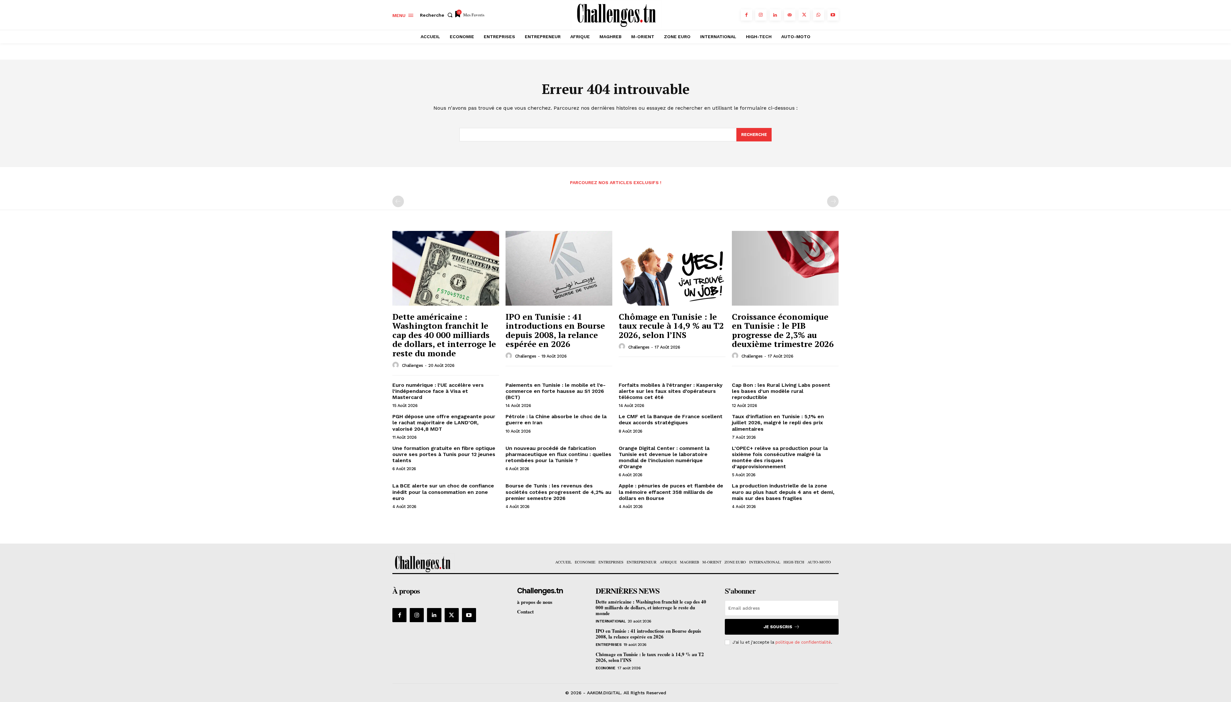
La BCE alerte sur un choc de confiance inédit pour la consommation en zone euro (443, 492)
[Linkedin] (775, 15)
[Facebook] (746, 15)
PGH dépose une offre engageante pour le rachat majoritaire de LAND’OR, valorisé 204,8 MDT (443, 422)
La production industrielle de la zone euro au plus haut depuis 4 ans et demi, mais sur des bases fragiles (783, 492)
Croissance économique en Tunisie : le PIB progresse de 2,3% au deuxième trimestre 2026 (783, 330)
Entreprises (609, 644)
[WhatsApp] (818, 15)
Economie (606, 668)
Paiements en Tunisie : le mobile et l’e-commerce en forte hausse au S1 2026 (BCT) (556, 391)
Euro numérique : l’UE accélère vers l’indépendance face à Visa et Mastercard (438, 391)
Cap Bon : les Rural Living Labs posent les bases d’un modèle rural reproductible (781, 391)
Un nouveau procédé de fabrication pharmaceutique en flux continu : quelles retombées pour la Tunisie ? (558, 454)
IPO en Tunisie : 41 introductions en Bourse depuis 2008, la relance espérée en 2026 (555, 330)
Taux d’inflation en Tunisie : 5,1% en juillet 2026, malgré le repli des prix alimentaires (778, 422)
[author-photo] (396, 365)
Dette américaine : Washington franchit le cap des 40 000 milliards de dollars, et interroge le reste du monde (444, 335)
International (611, 621)
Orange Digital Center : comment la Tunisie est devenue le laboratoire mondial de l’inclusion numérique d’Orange (664, 457)
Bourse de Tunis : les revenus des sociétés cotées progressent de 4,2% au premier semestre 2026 (558, 492)
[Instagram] (760, 15)
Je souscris (778, 626)
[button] (437, 15)
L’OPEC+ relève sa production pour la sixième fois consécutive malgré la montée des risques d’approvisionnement (780, 457)
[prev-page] (398, 201)
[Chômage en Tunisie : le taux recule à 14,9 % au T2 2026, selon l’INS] (672, 268)
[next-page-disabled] (833, 201)
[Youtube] (833, 15)
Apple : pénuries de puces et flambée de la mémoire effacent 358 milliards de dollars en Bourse (671, 492)
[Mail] (789, 15)
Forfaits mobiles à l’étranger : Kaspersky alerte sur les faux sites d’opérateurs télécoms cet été (671, 391)
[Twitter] (804, 15)
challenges (412, 365)
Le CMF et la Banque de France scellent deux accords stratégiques (671, 419)
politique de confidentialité (803, 642)
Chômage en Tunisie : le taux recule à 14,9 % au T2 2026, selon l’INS (671, 325)
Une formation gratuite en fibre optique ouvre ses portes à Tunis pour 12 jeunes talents (443, 454)
